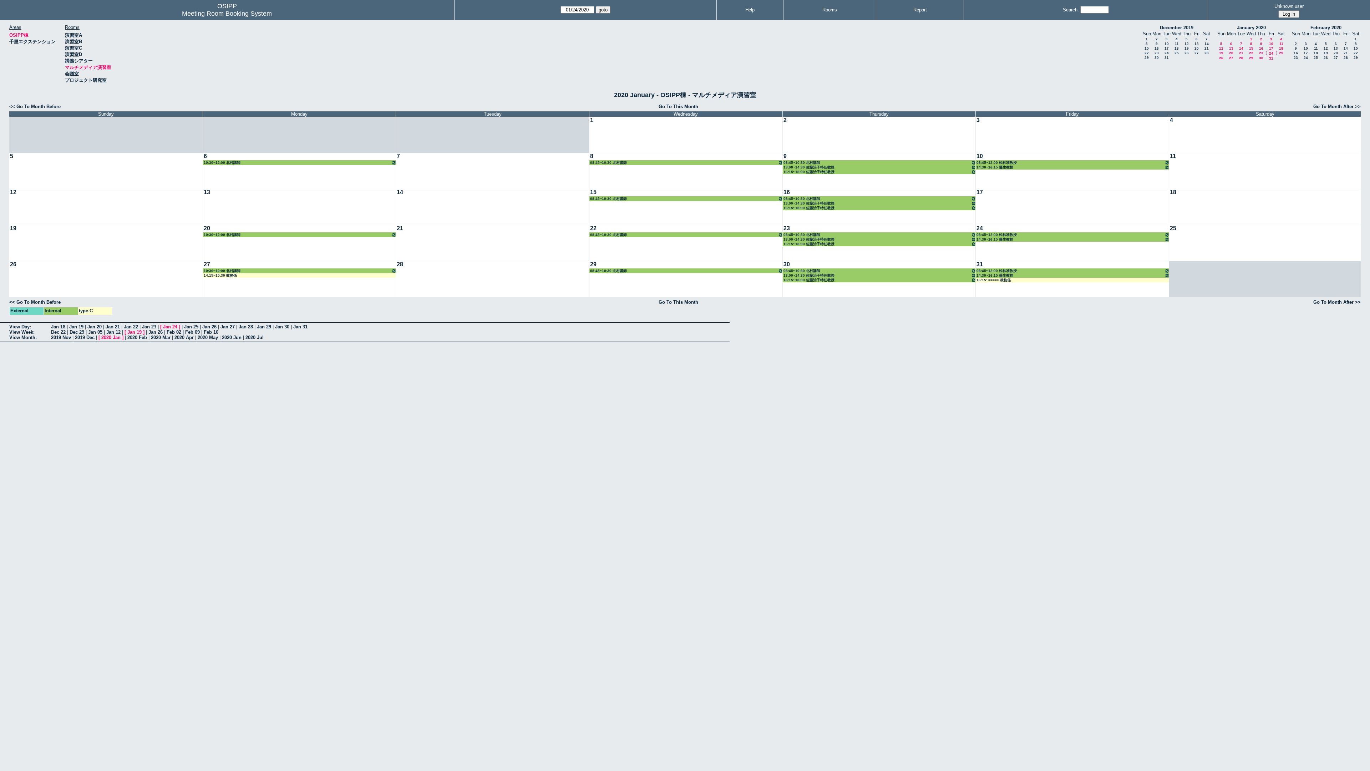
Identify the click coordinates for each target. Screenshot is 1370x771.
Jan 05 (95, 332)
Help (750, 9)
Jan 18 (58, 326)
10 (1166, 44)
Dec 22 (58, 332)
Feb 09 (192, 332)
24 (1166, 53)
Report (920, 9)
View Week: (22, 332)
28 (1206, 53)
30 (1157, 58)
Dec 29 (77, 332)
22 (1147, 53)
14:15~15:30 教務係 (220, 275)
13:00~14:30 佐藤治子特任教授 (808, 167)
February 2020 (1325, 27)
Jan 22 (131, 326)
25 (1176, 53)
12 (1186, 44)
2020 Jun (232, 337)
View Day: (20, 326)
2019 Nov (61, 337)
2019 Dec (85, 337)
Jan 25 (191, 326)
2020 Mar (161, 337)
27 (1196, 53)
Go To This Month (678, 106)
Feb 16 (211, 332)
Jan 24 (170, 326)
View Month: (23, 337)
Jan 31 (300, 326)
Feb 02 (174, 332)
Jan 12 (113, 332)
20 (1196, 48)
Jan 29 (264, 326)
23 (1157, 53)
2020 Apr (184, 337)
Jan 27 (227, 326)
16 (1157, 48)
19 (1186, 48)
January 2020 (1251, 27)
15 (1147, 48)
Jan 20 (94, 326)
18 (1176, 48)
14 (1206, 44)
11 (1177, 44)
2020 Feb (137, 337)
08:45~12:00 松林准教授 (996, 163)
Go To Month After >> (1337, 106)
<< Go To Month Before (35, 106)
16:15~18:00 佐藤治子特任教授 (808, 172)
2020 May (208, 337)
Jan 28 (246, 326)
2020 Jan (111, 337)
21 (1206, 48)
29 (1147, 58)
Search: (1071, 9)
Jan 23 (149, 326)
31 (1166, 58)
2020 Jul (254, 337)
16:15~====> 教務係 (993, 280)
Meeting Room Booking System (227, 13)
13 (1196, 44)
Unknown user (1289, 6)
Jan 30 (282, 326)
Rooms (829, 9)
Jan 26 (209, 326)
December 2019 (1176, 27)
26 (1186, 53)
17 (1166, 48)
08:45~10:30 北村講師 (608, 163)
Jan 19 (76, 326)
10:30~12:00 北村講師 (222, 163)
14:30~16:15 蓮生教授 (994, 167)
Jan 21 (113, 326)
